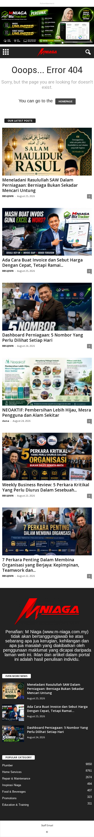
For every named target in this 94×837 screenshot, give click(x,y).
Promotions (9, 798)
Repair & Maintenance (16, 778)
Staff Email (47, 825)
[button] (87, 52)
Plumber (7, 765)
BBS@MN (8, 196)
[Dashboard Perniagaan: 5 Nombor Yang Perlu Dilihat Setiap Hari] (47, 307)
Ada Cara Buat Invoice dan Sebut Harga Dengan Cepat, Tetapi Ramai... (42, 262)
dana (5, 420)
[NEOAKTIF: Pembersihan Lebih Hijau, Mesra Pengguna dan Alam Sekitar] (47, 382)
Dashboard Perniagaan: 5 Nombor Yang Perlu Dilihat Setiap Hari (42, 337)
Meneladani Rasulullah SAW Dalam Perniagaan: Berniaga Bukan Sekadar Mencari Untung (40, 185)
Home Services (12, 772)
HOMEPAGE (65, 101)
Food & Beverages (14, 791)
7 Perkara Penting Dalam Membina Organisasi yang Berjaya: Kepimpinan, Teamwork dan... (40, 565)
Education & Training (15, 804)
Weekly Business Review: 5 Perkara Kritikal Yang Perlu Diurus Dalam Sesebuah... (45, 487)
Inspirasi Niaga (11, 785)
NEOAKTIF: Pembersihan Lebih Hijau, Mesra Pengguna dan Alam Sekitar (46, 412)
